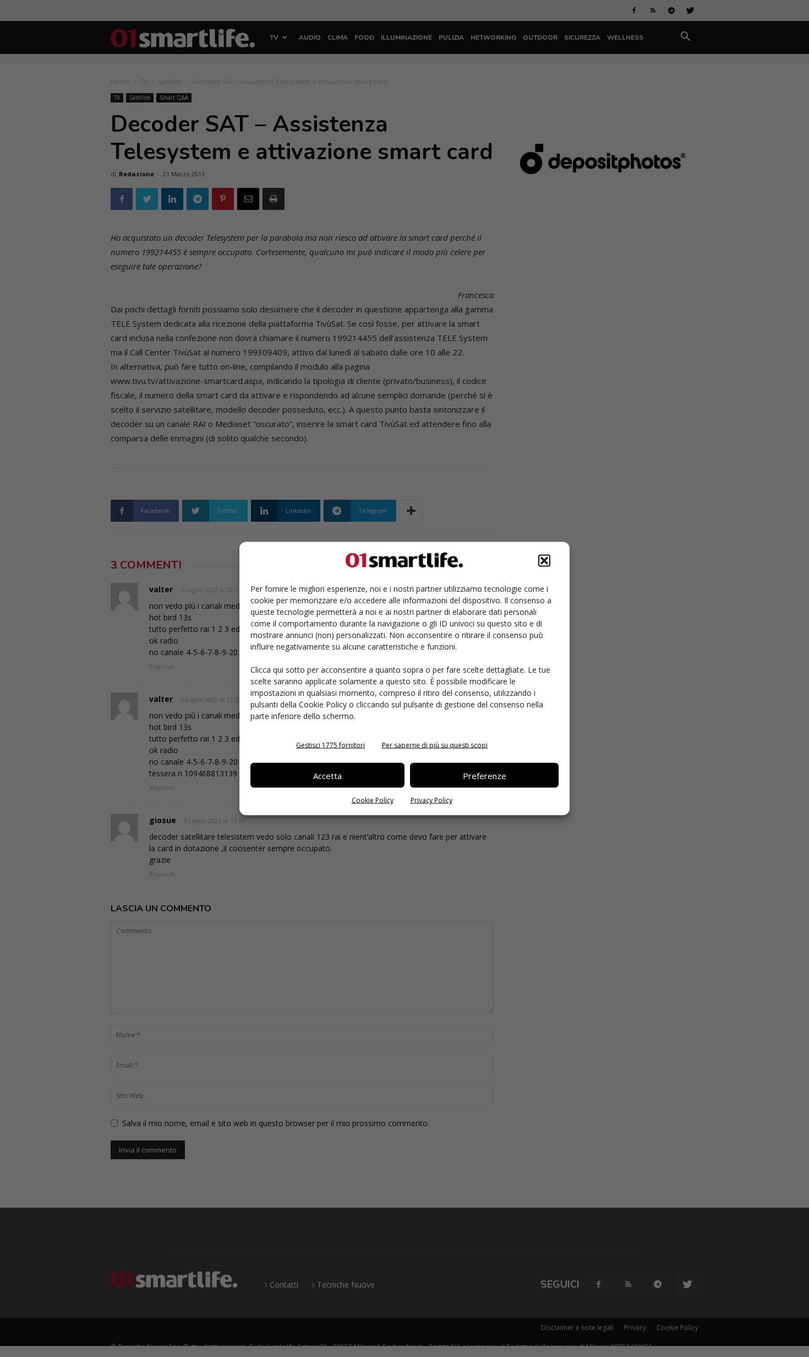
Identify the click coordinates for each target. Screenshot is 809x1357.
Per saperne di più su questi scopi (435, 745)
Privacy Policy (431, 800)
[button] (544, 560)
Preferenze (484, 775)
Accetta (327, 775)
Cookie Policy (372, 800)
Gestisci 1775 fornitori (330, 745)
